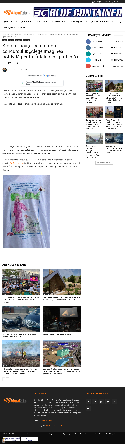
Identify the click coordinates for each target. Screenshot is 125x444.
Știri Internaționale (101, 22)
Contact (22, 27)
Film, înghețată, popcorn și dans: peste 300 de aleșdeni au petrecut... (93, 98)
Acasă (4, 34)
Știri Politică (58, 22)
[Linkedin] (46, 256)
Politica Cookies (77, 434)
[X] (29, 256)
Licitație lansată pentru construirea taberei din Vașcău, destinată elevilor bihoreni (113, 98)
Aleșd (19, 34)
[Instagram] (94, 401)
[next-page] (7, 379)
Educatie (11, 40)
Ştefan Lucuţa (16, 163)
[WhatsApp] (40, 256)
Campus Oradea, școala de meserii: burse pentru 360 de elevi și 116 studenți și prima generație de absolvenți (61, 371)
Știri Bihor (26, 22)
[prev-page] (3, 379)
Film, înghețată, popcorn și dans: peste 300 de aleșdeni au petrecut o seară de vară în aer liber (21, 299)
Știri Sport (42, 22)
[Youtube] (88, 408)
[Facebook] (23, 256)
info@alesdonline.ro (54, 425)
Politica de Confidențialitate (108, 434)
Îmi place (119, 42)
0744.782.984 (46, 420)
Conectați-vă (117, 48)
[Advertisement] (41, 126)
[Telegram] (35, 256)
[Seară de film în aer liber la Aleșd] (62, 319)
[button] (120, 22)
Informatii (18, 40)
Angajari (8, 27)
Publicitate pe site (91, 434)
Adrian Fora (13, 70)
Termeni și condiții (64, 434)
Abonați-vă (118, 66)
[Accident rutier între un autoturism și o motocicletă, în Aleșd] (21, 319)
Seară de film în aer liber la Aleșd (57, 334)
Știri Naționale (78, 22)
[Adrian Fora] (4, 70)
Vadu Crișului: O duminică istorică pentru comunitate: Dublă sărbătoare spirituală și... (113, 124)
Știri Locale (10, 22)
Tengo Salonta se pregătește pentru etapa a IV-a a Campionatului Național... (93, 124)
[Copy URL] (57, 256)
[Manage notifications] (3, 441)
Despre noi (52, 434)
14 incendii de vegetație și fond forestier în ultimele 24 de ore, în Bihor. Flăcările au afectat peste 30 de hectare (21, 371)
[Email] (52, 256)
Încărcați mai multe (103, 163)
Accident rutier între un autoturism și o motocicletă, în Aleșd (113, 149)
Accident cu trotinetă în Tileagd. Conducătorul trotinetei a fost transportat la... (93, 151)
